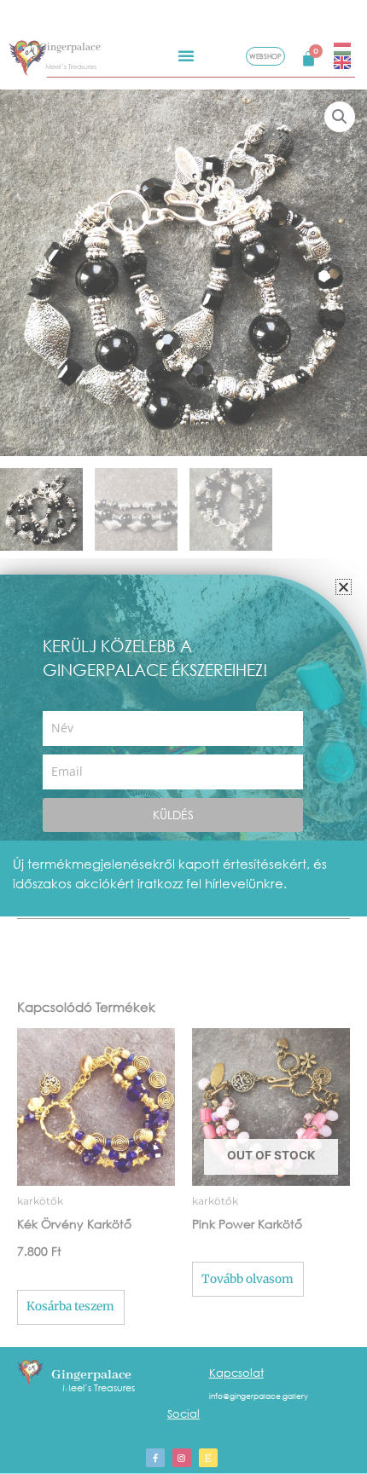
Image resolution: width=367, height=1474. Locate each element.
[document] (183, 737)
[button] (343, 587)
